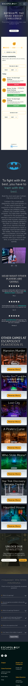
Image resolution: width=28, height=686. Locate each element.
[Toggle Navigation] (24, 4)
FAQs (2, 680)
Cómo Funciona (6, 668)
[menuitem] (6, 663)
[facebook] (6, 656)
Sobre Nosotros (20, 677)
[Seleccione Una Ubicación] (20, 4)
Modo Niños (4, 676)
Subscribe (23, 560)
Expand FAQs (14, 636)
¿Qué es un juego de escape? (5, 672)
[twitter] (2, 656)
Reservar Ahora (14, 369)
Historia (18, 685)
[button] (12, 265)
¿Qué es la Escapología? (19, 681)
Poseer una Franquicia (19, 663)
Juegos (3, 662)
